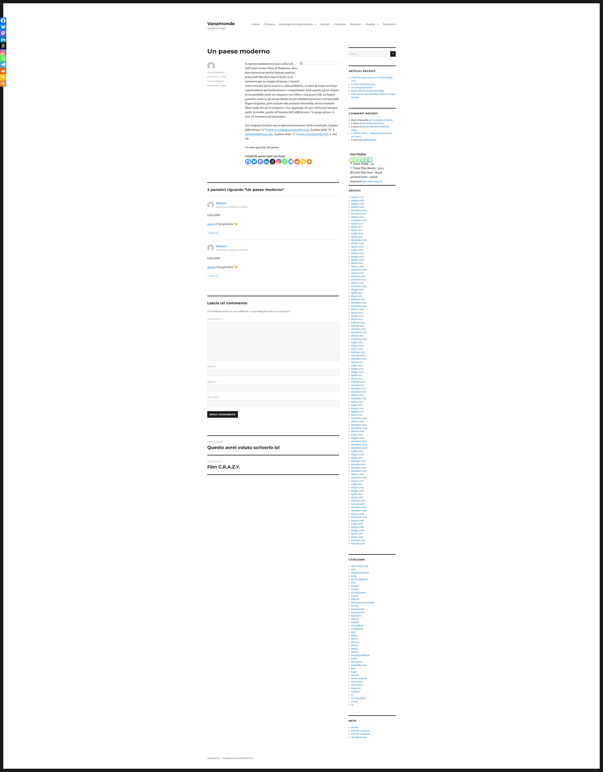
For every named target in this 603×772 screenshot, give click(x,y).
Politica (355, 652)
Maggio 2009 (357, 438)
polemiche (212, 85)
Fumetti (355, 622)
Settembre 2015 (359, 286)
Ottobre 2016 (357, 266)
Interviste (340, 24)
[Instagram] (278, 161)
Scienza (355, 675)
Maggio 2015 (357, 289)
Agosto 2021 (357, 223)
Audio (354, 576)
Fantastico (356, 615)
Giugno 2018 (357, 256)
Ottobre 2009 (357, 431)
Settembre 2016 (359, 269)
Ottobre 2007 (357, 474)
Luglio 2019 (357, 250)
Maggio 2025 (357, 204)
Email (212, 382)
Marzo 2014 (357, 319)
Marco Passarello (215, 72)
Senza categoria (215, 81)
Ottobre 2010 (357, 421)
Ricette (370, 24)
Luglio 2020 (357, 233)
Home (255, 24)
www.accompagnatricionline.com (288, 129)
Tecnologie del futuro (361, 87)
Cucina (354, 596)
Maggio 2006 (357, 530)
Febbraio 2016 (358, 276)
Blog (353, 582)
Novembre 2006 (359, 510)
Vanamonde (221, 23)
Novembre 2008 (359, 444)
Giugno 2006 (357, 527)
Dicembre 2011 (358, 388)
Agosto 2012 (357, 362)
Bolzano (355, 586)
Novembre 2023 (359, 210)
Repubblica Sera (359, 665)
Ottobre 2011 (357, 395)
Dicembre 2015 (358, 279)
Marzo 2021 (357, 230)
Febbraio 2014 (358, 322)
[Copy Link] (303, 161)
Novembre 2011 (358, 392)
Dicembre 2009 (359, 425)
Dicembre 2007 (358, 467)
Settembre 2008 (359, 448)
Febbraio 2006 (358, 540)
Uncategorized (358, 698)
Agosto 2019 (357, 246)
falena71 (221, 203)
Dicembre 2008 (358, 441)
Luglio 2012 (357, 365)
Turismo (355, 691)
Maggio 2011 (357, 411)
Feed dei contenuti (360, 730)
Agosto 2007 (357, 481)
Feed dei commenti (360, 734)
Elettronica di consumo (362, 602)
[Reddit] (297, 161)
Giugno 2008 (357, 454)
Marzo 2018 (357, 263)
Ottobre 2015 (357, 283)
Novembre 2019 (359, 240)
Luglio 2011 (356, 405)
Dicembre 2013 (358, 329)
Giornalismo (357, 625)
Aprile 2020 (357, 236)
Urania (354, 701)
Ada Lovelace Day (359, 566)
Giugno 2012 (357, 368)
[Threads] (272, 161)
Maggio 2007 (357, 491)
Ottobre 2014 (357, 309)
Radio (354, 658)
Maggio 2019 (357, 253)
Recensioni (356, 662)
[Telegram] (291, 161)
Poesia (354, 648)
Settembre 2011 (358, 398)
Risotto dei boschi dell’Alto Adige (367, 91)
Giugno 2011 (357, 408)
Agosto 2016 (357, 273)
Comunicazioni (358, 592)
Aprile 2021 (356, 227)
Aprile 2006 (357, 533)
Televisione (357, 685)
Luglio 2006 (357, 524)
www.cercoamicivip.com (313, 134)
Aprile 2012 (356, 375)
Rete (353, 668)
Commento (215, 319)
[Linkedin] (266, 161)
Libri (353, 632)
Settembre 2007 (359, 477)
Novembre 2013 (359, 332)
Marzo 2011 (356, 415)
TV (352, 695)
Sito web (213, 397)
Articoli (325, 24)
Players (354, 645)
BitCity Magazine (359, 579)
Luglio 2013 (356, 342)
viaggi (222, 85)
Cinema (355, 589)
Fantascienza (357, 609)
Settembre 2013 (359, 339)
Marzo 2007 (357, 497)
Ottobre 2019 (357, 243)
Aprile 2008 (357, 458)
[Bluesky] (254, 161)
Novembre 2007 (359, 471)
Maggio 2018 (357, 260)
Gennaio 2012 (358, 385)
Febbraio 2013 (358, 352)
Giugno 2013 (357, 345)
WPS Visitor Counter (372, 181)
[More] (309, 161)
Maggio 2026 (357, 200)
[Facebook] (248, 161)
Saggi (354, 672)
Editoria (355, 599)
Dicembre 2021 (358, 213)
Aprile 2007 (357, 494)
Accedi (354, 727)
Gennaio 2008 (358, 464)
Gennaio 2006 (358, 543)
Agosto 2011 (357, 401)
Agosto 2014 (357, 312)
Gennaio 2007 (358, 504)
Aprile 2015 (356, 293)
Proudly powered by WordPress (237, 758)
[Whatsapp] (285, 161)
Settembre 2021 (359, 220)
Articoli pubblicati (360, 573)
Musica (354, 639)
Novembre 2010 (359, 418)
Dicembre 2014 (358, 302)
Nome (212, 366)
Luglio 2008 (357, 451)
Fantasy (355, 619)
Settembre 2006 (359, 517)
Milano (354, 635)
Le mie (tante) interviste (363, 84)
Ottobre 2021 (357, 217)
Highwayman (370, 140)
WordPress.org (358, 737)
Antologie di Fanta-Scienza (296, 24)
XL (352, 705)
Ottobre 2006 (357, 514)
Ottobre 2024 (357, 207)
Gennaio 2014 (358, 326)
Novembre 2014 (359, 306)
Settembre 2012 (359, 359)
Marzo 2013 (357, 349)
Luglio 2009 (357, 434)
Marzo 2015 (357, 296)
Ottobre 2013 (357, 335)
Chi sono (269, 24)
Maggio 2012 (357, 372)
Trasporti (356, 688)
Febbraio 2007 (358, 500)
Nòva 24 (355, 642)
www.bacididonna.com (259, 134)
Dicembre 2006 (359, 507)
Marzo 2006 (357, 537)
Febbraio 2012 (358, 382)
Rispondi (213, 233)
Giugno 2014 (357, 316)
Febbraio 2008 (358, 461)
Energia (355, 606)
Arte (353, 569)
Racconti (355, 24)
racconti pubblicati (360, 655)
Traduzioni (389, 24)
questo (211, 224)
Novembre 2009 (359, 428)
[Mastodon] (260, 161)
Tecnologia (356, 681)
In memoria (357, 629)
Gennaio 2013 (358, 355)
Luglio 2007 (357, 484)
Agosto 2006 (357, 520)
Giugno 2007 (357, 487)
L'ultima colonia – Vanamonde (366, 133)
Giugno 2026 (357, 197)
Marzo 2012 (357, 378)
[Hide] (1, 89)
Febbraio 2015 (358, 299)
